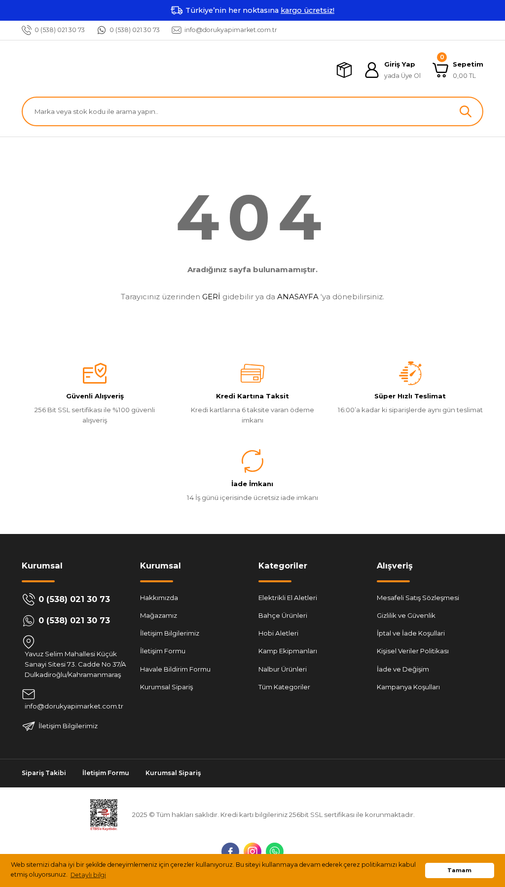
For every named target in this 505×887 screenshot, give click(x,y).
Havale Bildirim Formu (175, 669)
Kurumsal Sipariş (166, 687)
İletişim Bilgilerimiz (169, 633)
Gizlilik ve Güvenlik (406, 615)
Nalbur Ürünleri (282, 669)
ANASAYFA (298, 296)
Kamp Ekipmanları (287, 651)
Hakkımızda (159, 598)
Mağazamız (158, 615)
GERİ (211, 296)
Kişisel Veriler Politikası (413, 651)
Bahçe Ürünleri (282, 615)
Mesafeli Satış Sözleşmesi (418, 598)
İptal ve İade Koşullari (411, 633)
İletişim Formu (162, 651)
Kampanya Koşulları (408, 687)
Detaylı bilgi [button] (88, 875)
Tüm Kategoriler (284, 687)
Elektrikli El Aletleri (287, 598)
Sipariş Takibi (44, 773)
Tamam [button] (459, 870)
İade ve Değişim (403, 669)
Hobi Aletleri (278, 633)
